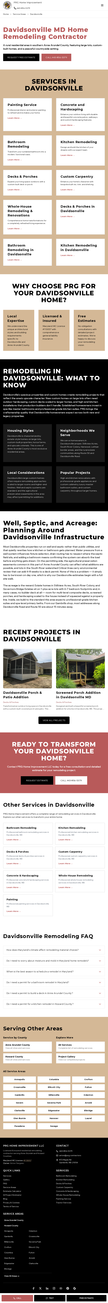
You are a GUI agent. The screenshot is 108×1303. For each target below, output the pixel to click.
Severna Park (35, 1242)
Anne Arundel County (14, 1220)
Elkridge (8, 1269)
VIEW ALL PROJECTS (54, 720)
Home (6, 14)
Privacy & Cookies (11, 1202)
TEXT (51, 1298)
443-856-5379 (65, 1151)
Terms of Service (11, 1206)
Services (7, 1176)
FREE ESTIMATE (86, 1298)
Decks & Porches (11, 702)
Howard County (11, 1225)
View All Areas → (11, 1276)
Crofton (7, 1247)
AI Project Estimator (12, 1195)
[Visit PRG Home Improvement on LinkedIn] (47, 1288)
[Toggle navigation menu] (102, 5)
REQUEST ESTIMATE (37, 780)
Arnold (32, 1258)
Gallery (6, 1179)
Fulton (32, 1252)
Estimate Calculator (12, 1191)
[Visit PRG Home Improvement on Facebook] (33, 1288)
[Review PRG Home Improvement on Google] (74, 1288)
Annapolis (8, 1231)
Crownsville (34, 1236)
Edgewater (9, 1263)
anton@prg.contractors (70, 1155)
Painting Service (63, 1199)
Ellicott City (34, 1247)
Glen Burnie (9, 1258)
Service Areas (19, 14)
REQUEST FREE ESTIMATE (21, 57)
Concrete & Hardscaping (67, 1191)
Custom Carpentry (64, 1187)
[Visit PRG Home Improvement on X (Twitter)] (40, 1288)
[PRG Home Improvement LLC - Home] (7, 5)
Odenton (33, 1231)
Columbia (8, 1252)
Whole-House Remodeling (68, 1195)
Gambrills (8, 1236)
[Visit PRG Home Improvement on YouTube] (60, 1288)
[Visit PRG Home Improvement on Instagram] (54, 1288)
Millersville (9, 1242)
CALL (18, 1298)
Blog (5, 1199)
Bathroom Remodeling (66, 1176)
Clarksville (33, 1263)
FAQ (5, 1183)
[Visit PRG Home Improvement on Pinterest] (67, 1288)
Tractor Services (63, 1202)
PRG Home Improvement (28, 2)
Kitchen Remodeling (65, 1179)
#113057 (27, 1160)
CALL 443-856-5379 (56, 57)
